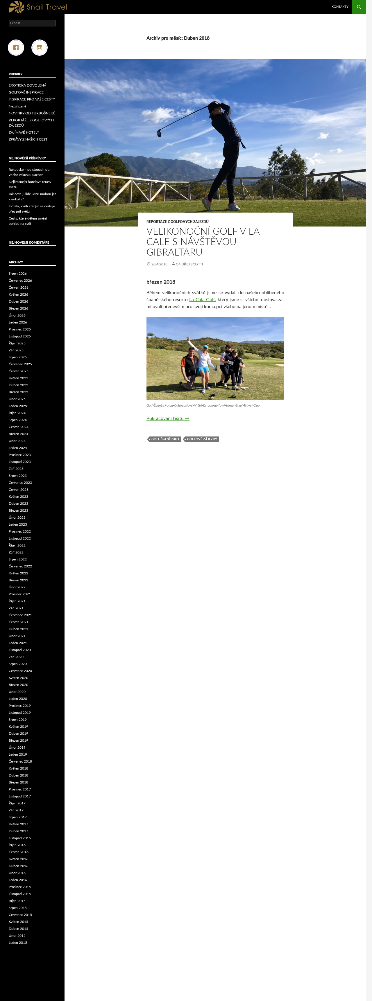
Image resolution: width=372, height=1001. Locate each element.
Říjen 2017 (17, 803)
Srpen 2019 (18, 719)
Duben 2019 (18, 733)
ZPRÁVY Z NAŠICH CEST (28, 139)
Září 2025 (16, 350)
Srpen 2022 (18, 559)
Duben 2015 (18, 928)
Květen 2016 (18, 859)
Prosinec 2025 (20, 329)
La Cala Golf (202, 299)
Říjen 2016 (17, 845)
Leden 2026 (18, 322)
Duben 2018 (18, 775)
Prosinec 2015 (20, 887)
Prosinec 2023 (20, 455)
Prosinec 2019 (20, 705)
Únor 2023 (17, 517)
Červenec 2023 (20, 482)
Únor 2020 (17, 691)
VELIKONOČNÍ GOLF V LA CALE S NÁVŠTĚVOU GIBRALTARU (203, 242)
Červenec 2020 (20, 671)
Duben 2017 (18, 831)
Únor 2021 (17, 636)
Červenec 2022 (20, 566)
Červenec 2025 (20, 364)
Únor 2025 (17, 399)
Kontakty (340, 6)
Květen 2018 (18, 768)
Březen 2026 (18, 308)
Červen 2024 (18, 427)
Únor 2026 (17, 315)
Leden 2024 (18, 448)
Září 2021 (16, 608)
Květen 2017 (18, 824)
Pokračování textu (167, 418)
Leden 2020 (18, 698)
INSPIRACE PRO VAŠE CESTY (32, 99)
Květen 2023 (18, 496)
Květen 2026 (18, 294)
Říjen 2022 (17, 545)
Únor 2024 (17, 441)
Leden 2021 (18, 643)
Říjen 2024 (17, 413)
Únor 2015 (17, 935)
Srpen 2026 (18, 273)
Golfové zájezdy (202, 439)
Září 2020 (16, 657)
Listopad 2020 (20, 650)
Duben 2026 (18, 301)
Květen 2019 (18, 726)
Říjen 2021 (17, 601)
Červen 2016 (18, 852)
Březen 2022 (18, 580)
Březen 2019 (18, 740)
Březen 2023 (18, 510)
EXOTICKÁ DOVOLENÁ (27, 85)
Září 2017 (16, 810)
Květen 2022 (18, 573)
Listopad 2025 (20, 336)
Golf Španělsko (165, 439)
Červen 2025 (18, 371)
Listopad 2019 (20, 712)
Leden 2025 (18, 406)
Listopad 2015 (20, 894)
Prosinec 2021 (20, 594)
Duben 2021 (18, 629)
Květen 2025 (18, 378)
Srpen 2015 (18, 908)
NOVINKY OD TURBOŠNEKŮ (32, 113)
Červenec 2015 (20, 914)
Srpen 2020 (18, 664)
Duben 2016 (18, 866)
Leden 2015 (18, 942)
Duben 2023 (18, 503)
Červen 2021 (18, 622)
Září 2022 (16, 552)
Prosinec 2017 (20, 789)
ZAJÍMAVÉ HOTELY (24, 132)
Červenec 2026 (20, 280)
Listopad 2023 (20, 461)
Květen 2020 (18, 678)
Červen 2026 (18, 287)
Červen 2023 (18, 489)
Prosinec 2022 (20, 531)
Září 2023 (16, 468)
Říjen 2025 (17, 343)
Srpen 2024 (18, 420)
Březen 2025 (18, 392)
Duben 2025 (18, 385)
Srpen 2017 (18, 817)
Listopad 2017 (20, 796)
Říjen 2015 (17, 901)
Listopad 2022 (20, 538)
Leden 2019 (18, 754)
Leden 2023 (18, 524)
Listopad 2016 (20, 838)
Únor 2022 (17, 587)
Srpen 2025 (18, 357)
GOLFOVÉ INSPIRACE (26, 92)
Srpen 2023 (18, 475)
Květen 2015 (18, 921)
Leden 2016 (18, 880)
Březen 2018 (18, 782)
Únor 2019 (17, 747)
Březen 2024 (18, 434)
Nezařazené (17, 106)
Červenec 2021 (20, 615)
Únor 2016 (17, 873)
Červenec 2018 (20, 761)
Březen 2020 (18, 684)
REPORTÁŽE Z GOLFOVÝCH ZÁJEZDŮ (177, 222)
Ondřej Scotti (189, 264)
